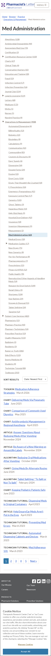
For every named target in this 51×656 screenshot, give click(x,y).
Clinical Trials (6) (12, 65)
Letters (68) (10, 100)
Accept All (25, 651)
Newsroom (31, 589)
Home (4, 17)
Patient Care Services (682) (17, 316)
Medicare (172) (11, 104)
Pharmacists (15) (12, 320)
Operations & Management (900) (20, 122)
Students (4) (10, 364)
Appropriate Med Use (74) (16, 48)
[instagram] (48, 582)
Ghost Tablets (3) (16, 204)
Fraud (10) (9, 78)
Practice (21, 17)
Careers (4, 589)
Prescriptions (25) (16, 265)
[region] (25, 629)
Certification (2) (12, 52)
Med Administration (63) (20, 235)
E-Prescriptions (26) (17, 187)
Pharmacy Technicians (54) (16, 329)
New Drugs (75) (15, 248)
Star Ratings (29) (15, 299)
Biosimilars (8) (14, 139)
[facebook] (34, 582)
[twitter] (38, 582)
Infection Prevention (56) (16, 87)
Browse (12, 17)
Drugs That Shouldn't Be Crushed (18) (25, 183)
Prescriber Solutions (35, 601)
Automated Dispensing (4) (20, 126)
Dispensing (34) (15, 165)
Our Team (31, 585)
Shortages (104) (15, 294)
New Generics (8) (16, 252)
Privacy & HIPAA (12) (17, 269)
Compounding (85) (16, 152)
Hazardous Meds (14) (17, 209)
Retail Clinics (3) (15, 290)
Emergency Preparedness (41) (21, 191)
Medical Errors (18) (16, 239)
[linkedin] (43, 582)
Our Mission (6, 585)
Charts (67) (10, 61)
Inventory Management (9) (20, 226)
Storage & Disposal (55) (18, 303)
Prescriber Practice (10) (15, 333)
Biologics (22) (14, 135)
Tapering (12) (14, 312)
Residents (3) (11, 346)
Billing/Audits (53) (16, 130)
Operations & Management (14, 19)
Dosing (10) (13, 174)
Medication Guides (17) (18, 243)
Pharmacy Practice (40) (15, 325)
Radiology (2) (10, 342)
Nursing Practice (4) (13, 117)
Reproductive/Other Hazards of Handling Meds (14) (26, 280)
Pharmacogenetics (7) (18, 261)
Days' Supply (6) (15, 161)
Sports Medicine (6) (13, 359)
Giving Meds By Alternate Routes (29, 468)
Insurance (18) (14, 222)
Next (33, 561)
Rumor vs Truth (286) (14, 351)
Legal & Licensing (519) (15, 96)
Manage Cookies (25, 644)
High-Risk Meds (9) (16, 213)
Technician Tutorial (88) (15, 368)
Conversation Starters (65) (17, 70)
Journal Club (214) (13, 91)
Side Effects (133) (13, 355)
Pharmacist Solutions (10, 601)
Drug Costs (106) (16, 178)
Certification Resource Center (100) (21, 57)
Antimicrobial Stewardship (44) (18, 43)
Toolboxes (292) (12, 372)
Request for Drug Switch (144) (21, 285)
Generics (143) (15, 200)
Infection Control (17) (14, 83)
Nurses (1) (9, 113)
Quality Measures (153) (15, 338)
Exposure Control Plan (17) (20, 196)
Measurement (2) (16, 230)
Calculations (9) (15, 143)
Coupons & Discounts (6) (19, 156)
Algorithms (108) (12, 39)
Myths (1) (9, 109)
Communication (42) (17, 148)
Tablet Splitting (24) (17, 307)
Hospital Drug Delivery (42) (20, 217)
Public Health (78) (16, 274)
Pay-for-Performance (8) (19, 256)
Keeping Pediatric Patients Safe (28, 489)
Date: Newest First (33, 379)
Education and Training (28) (17, 74)
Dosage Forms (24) (16, 170)
